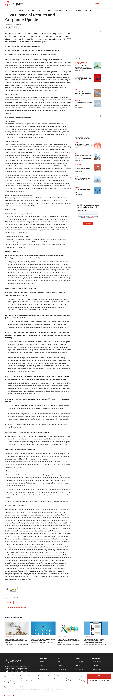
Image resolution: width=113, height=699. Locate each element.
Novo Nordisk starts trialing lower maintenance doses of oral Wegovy (83, 104)
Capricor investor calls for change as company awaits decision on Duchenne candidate (83, 67)
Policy (77, 75)
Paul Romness (78, 149)
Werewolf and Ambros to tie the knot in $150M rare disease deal (83, 92)
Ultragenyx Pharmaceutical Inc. (54, 60)
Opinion (77, 142)
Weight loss (78, 100)
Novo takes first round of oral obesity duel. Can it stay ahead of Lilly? (83, 191)
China (76, 176)
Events (41, 10)
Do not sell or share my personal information (99, 681)
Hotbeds (69, 10)
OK (99, 675)
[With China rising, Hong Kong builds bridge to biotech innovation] (97, 179)
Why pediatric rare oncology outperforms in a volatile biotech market (83, 146)
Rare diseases (61, 637)
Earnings (9, 602)
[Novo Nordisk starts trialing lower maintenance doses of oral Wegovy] (97, 103)
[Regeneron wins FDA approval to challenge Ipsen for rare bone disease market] (69, 628)
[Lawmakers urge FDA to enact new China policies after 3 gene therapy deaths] (97, 78)
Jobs (49, 10)
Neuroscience (79, 165)
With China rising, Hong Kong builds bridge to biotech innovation (82, 180)
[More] (24, 10)
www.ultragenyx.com (61, 501)
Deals (76, 89)
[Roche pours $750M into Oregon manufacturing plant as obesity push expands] (17, 628)
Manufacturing (9, 637)
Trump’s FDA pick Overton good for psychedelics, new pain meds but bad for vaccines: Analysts (83, 157)
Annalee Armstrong (79, 183)
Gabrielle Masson (79, 81)
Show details (8, 695)
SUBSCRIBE (97, 4)
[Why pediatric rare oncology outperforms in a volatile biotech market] (97, 145)
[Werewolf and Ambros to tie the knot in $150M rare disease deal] (97, 93)
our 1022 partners (14, 675)
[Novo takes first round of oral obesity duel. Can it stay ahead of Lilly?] (97, 190)
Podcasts (31, 10)
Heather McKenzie (79, 70)
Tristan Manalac (78, 194)
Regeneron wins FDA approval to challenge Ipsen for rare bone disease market (68, 640)
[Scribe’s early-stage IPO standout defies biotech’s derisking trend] (43, 628)
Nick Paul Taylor (78, 107)
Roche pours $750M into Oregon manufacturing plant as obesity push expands (16, 640)
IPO (17, 602)
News (21, 10)
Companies (59, 10)
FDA (76, 153)
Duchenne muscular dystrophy (81, 63)
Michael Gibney (78, 95)
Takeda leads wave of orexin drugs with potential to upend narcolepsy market (82, 168)
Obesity (77, 187)
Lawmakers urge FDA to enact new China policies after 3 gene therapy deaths (83, 78)
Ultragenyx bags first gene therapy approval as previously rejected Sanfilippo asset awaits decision (94, 640)
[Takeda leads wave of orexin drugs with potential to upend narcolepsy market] (97, 168)
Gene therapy (88, 637)
